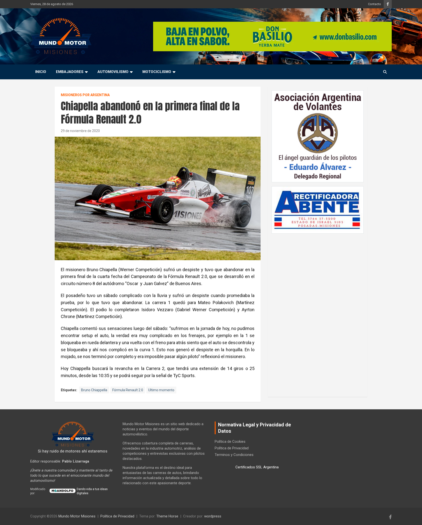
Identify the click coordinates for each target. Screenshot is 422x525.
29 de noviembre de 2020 (80, 131)
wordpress (212, 516)
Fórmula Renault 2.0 (127, 390)
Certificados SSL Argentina (257, 467)
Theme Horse (167, 516)
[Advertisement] (317, 312)
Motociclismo (156, 72)
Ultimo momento (161, 390)
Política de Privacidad (232, 448)
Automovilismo (112, 72)
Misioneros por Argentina (85, 95)
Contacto (374, 4)
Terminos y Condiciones (234, 455)
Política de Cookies (230, 441)
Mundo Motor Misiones (76, 516)
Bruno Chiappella (94, 390)
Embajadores (70, 72)
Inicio (40, 72)
